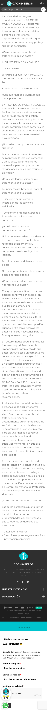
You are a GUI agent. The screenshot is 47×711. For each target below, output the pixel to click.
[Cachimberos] (20, 3)
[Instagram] (17, 582)
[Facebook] (22, 582)
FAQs (26, 614)
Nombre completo (12, 663)
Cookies (9, 611)
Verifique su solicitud (13, 686)
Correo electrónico (12, 675)
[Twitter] (27, 582)
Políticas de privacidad (24, 611)
